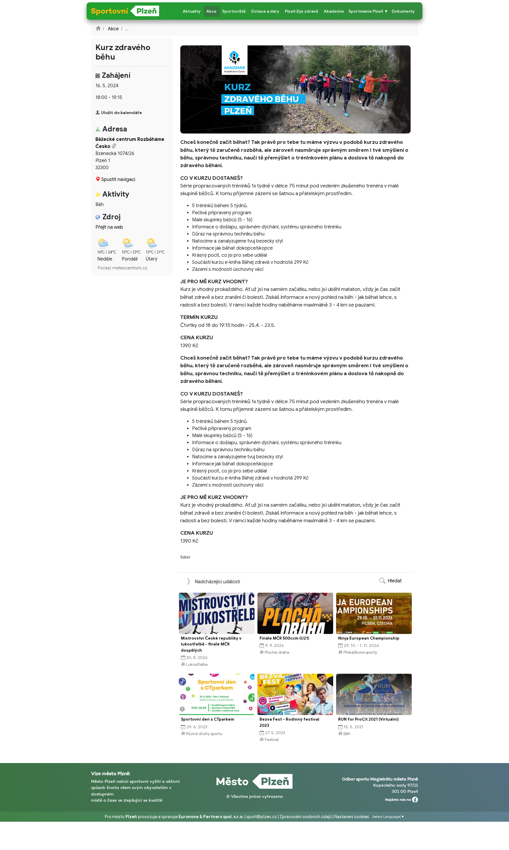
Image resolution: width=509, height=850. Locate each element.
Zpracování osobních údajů (306, 816)
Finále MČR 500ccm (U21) (284, 638)
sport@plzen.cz (261, 816)
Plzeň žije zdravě (301, 11)
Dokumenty (403, 11)
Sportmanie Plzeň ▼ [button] (368, 11)
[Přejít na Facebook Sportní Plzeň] (401, 798)
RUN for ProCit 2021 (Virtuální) (368, 719)
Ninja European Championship (368, 638)
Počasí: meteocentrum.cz (122, 268)
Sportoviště (234, 11)
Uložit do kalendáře (121, 112)
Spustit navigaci (118, 179)
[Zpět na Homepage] (98, 29)
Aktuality (192, 11)
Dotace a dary (265, 11)
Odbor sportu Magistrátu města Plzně (380, 779)
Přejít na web (109, 227)
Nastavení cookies (351, 816)
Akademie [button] (334, 11)
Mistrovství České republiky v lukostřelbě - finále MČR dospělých (211, 644)
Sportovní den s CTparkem (207, 719)
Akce (211, 11)
